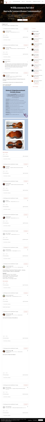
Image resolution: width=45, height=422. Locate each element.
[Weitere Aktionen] (27, 61)
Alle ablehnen (35, 420)
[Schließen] (43, 420)
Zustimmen (40, 420)
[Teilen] (27, 31)
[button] (37, 35)
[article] (15, 34)
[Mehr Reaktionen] (6, 35)
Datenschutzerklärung (8, 420)
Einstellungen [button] (30, 420)
